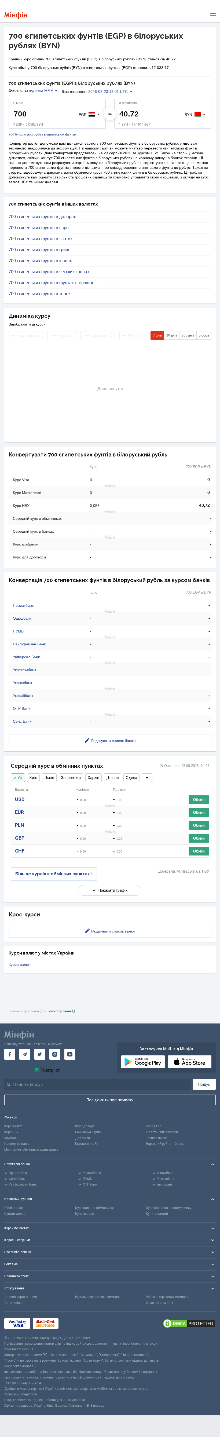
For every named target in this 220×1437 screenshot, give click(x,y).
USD (19, 799)
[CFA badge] (73, 1323)
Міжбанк (10, 1138)
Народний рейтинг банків (165, 1144)
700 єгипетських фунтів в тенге (39, 294)
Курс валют (13, 1126)
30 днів (171, 335)
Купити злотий (157, 1214)
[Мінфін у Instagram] (54, 1054)
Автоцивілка (13, 1303)
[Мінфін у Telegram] (24, 1054)
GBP (19, 838)
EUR (19, 812)
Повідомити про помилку (110, 1100)
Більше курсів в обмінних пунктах (52, 873)
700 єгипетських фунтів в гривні (40, 250)
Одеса (131, 778)
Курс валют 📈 (34, 1011)
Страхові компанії (159, 1303)
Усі (20, 778)
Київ (33, 778)
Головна (14, 1011)
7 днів (157, 335)
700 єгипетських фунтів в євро (39, 228)
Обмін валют (14, 1208)
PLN (19, 825)
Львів (49, 778)
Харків (93, 778)
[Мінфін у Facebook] (9, 1054)
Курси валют (20, 964)
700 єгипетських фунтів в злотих (40, 239)
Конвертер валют (17, 1144)
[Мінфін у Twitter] (39, 1054)
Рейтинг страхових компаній (167, 1297)
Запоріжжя (71, 778)
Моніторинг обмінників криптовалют (32, 1149)
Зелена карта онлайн (20, 1297)
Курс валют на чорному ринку (168, 1208)
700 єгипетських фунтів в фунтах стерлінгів (51, 283)
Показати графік (112, 890)
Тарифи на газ (156, 1138)
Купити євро (84, 1214)
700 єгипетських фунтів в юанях (40, 261)
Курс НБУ (11, 1132)
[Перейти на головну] (15, 15)
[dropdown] (147, 777)
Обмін (199, 800)
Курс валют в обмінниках (94, 1208)
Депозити (82, 1138)
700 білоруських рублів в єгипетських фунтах (42, 134)
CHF (19, 851)
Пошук (204, 1084)
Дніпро (112, 778)
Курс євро (153, 1126)
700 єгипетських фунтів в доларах (42, 217)
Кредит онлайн (86, 1144)
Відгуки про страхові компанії (97, 1297)
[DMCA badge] (189, 1323)
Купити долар (14, 1214)
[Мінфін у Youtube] (69, 1054)
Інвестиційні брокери (162, 1132)
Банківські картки (88, 1132)
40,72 (204, 505)
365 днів (188, 335)
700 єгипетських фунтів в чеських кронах (49, 272)
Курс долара (84, 1126)
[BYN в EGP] (110, 113)
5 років (204, 335)
